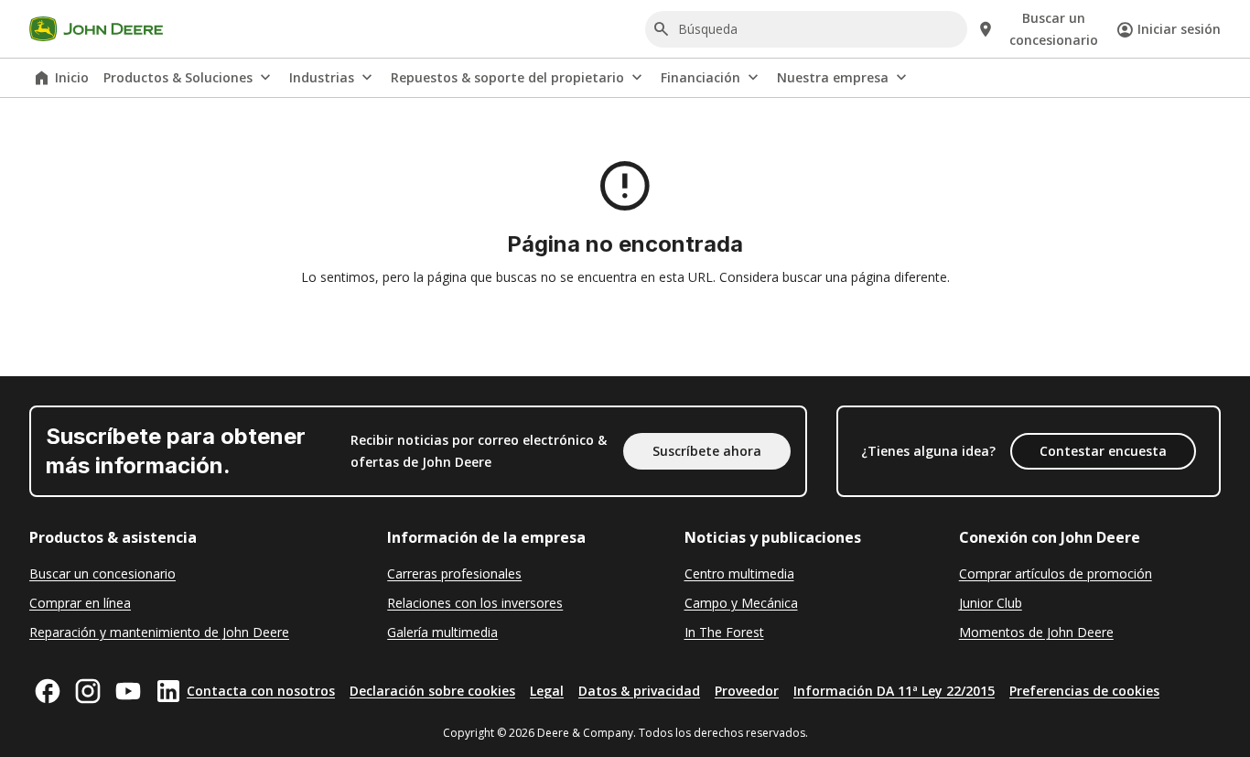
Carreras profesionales (454, 573)
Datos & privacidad (639, 690)
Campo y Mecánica (741, 602)
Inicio (72, 77)
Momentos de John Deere (1036, 632)
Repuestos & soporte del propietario (507, 77)
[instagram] (88, 691)
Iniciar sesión (1179, 29)
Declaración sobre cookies (432, 690)
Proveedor (747, 690)
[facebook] (47, 691)
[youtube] (128, 691)
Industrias (321, 77)
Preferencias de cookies (1084, 690)
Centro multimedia (739, 573)
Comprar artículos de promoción (1055, 573)
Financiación (700, 77)
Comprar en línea (80, 602)
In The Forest (724, 632)
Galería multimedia (442, 632)
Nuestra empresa (833, 77)
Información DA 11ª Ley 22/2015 (894, 690)
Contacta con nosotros (261, 690)
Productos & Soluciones (178, 77)
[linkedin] (168, 691)
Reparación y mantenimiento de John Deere (159, 632)
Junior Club (990, 602)
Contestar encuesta (1103, 451)
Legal (547, 690)
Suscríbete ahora (706, 451)
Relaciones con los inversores (475, 602)
